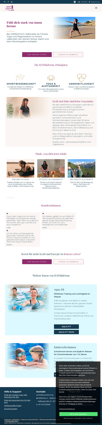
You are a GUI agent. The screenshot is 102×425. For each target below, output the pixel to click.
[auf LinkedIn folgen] (12, 2)
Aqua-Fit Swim (66, 332)
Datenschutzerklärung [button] (67, 409)
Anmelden (83, 2)
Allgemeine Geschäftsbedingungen (49, 419)
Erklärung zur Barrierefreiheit (29, 419)
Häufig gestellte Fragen (12, 406)
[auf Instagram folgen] (5, 2)
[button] (37, 54)
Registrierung (95, 2)
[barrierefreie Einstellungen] (75, 2)
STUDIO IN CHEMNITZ (51, 179)
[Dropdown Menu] (96, 7)
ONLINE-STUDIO (20, 179)
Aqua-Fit (66, 327)
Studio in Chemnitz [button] (68, 54)
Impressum (7, 419)
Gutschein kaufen (10, 409)
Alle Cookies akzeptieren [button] (78, 414)
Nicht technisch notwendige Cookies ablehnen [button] (78, 418)
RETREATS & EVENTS (81, 179)
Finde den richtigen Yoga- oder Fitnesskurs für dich (15, 396)
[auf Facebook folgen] (8, 2)
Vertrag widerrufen (11, 421)
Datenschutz (16, 419)
